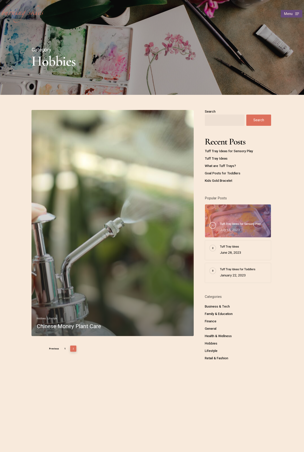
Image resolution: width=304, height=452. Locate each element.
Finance (210, 321)
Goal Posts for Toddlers (222, 173)
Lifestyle (52, 318)
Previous (54, 348)
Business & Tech (217, 306)
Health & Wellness (218, 336)
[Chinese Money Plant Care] (112, 223)
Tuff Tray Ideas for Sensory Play (229, 151)
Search (210, 111)
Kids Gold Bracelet (218, 180)
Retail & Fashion (216, 358)
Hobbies (41, 318)
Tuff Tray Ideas (216, 158)
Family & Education (219, 313)
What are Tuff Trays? (220, 165)
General (210, 328)
